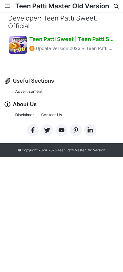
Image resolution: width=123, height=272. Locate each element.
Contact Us (51, 114)
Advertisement (29, 91)
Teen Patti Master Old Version (62, 6)
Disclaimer (24, 114)
